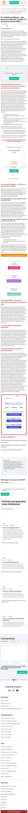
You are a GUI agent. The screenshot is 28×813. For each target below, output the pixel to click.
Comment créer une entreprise (11, 8)
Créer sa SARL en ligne (6, 729)
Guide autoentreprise (6, 791)
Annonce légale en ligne (6, 776)
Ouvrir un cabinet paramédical (12, 591)
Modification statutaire (6, 746)
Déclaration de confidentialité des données (11, 708)
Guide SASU (4, 799)
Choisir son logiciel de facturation (9, 765)
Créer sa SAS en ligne (6, 731)
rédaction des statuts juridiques (12, 114)
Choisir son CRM (5, 768)
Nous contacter (4, 700)
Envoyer (5, 494)
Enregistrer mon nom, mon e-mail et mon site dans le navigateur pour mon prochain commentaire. (13, 667)
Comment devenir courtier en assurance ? (12, 449)
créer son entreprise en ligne (15, 191)
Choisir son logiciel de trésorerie (8, 771)
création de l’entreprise (10, 93)
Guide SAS (3, 805)
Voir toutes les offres (14, 178)
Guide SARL (4, 802)
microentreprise (20, 99)
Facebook (13, 690)
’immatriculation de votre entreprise (10, 137)
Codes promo (14, 2)
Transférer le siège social (7, 749)
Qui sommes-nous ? (6, 703)
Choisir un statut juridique (7, 788)
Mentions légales (5, 706)
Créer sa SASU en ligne (6, 734)
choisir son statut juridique (7, 209)
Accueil (2, 8)
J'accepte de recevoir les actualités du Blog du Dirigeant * (13, 489)
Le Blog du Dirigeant (4, 3)
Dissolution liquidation (6, 757)
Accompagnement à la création (8, 786)
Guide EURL (4, 796)
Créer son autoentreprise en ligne (9, 721)
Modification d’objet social (7, 754)
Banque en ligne (5, 773)
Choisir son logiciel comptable (8, 763)
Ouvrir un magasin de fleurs (11, 527)
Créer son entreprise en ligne (8, 718)
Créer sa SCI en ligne (6, 737)
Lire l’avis (14, 167)
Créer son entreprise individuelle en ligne (10, 723)
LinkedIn (9, 690)
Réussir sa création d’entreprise (16, 10)
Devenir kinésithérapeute (11, 562)
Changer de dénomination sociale (9, 752)
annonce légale (4, 340)
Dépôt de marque (5, 760)
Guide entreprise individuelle (7, 794)
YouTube (17, 690)
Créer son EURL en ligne (6, 726)
